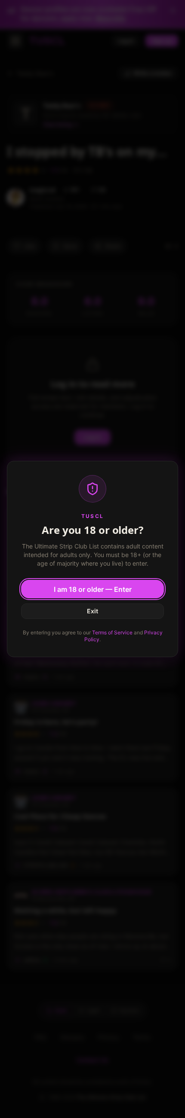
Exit (92, 611)
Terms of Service (112, 632)
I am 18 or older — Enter (93, 589)
